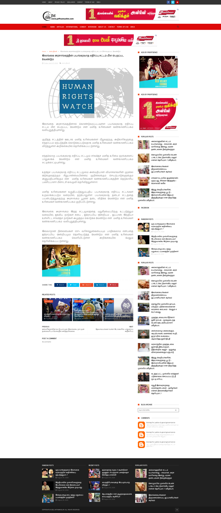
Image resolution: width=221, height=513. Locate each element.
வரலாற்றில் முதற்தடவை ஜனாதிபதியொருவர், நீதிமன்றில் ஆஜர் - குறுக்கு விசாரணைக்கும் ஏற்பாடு (163, 348)
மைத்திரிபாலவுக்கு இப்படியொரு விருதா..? (57, 315)
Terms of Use (89, 2)
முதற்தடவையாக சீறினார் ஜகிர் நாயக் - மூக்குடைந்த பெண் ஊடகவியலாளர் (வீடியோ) (163, 321)
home (44, 2)
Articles (60, 27)
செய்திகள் (53, 51)
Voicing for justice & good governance (160, 423)
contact (80, 2)
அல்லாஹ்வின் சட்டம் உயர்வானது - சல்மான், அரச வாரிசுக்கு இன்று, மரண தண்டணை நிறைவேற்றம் (164, 145)
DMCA (98, 2)
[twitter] (172, 2)
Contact (111, 27)
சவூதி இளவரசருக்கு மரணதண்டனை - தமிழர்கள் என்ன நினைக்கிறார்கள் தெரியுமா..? (164, 389)
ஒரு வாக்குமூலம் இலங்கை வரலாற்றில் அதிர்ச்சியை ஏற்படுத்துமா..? (163, 226)
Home (44, 27)
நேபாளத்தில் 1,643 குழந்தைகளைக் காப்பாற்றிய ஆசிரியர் (117, 495)
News (52, 27)
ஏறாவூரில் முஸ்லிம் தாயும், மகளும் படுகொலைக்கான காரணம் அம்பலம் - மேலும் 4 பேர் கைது (164, 308)
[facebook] (168, 2)
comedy (83, 27)
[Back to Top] (177, 510)
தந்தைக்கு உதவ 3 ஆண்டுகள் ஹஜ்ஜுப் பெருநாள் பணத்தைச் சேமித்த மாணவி (115, 472)
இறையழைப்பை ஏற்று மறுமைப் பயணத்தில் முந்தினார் (164, 250)
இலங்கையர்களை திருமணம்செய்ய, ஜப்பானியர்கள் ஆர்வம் (161, 169)
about (50, 2)
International (72, 27)
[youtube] (177, 2)
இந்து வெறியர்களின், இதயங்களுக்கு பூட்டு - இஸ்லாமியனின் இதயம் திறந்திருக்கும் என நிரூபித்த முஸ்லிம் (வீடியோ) (157, 195)
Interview (92, 27)
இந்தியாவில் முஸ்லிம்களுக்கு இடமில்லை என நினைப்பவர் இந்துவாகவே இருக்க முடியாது (164, 239)
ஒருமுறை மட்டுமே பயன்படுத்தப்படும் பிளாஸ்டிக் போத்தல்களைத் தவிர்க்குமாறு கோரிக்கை (87, 313)
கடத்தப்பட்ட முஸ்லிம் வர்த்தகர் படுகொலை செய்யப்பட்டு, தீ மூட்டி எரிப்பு (165, 376)
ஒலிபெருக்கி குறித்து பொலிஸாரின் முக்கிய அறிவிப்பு (117, 315)
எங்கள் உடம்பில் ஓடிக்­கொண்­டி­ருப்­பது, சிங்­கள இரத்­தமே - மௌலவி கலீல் (165, 181)
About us (102, 27)
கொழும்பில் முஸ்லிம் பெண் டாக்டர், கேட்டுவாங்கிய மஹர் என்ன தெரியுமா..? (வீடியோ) (164, 158)
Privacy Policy (60, 2)
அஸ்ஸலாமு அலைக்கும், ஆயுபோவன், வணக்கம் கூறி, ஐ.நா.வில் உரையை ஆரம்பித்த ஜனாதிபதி (164, 335)
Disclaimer (71, 2)
